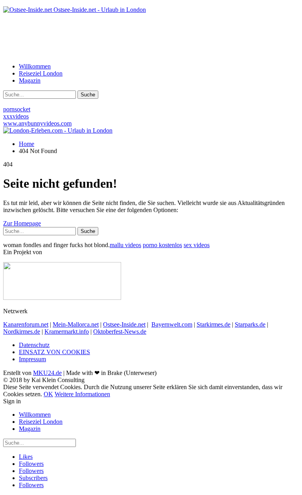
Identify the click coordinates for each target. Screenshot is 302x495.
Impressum (32, 359)
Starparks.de (250, 324)
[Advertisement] (151, 37)
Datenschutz (34, 345)
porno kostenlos (162, 245)
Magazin (30, 80)
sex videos (197, 245)
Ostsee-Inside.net (124, 324)
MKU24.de (47, 372)
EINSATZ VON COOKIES (54, 352)
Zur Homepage (22, 223)
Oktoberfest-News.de (119, 331)
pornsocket (16, 109)
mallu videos (125, 245)
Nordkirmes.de (21, 331)
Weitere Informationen (82, 394)
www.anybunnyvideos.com (37, 123)
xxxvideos (16, 116)
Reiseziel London (41, 73)
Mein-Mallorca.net (76, 324)
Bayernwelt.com (171, 324)
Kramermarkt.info (66, 331)
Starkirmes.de (213, 324)
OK (48, 394)
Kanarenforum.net (25, 324)
